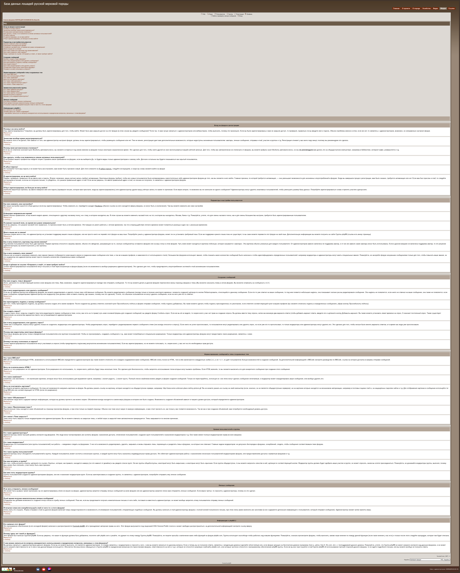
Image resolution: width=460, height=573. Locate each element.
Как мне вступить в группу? (13, 94)
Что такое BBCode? (10, 74)
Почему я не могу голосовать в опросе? (17, 69)
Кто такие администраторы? (13, 89)
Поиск (211, 14)
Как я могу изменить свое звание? (15, 52)
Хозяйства (427, 8)
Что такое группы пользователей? (15, 93)
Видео (435, 8)
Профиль (249, 14)
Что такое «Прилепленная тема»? (15, 83)
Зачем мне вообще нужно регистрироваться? (19, 30)
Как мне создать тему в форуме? (15, 59)
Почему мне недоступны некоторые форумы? (19, 67)
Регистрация (240, 14)
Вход (240, 16)
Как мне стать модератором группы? (16, 96)
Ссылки (451, 8)
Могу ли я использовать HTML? (14, 76)
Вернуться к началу (8, 134)
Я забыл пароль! (9, 35)
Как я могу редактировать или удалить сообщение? (21, 61)
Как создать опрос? (10, 64)
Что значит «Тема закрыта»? (13, 84)
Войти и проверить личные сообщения (224, 16)
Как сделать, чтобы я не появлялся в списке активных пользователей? (28, 34)
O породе (416, 8)
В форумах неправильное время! (15, 45)
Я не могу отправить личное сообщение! (17, 101)
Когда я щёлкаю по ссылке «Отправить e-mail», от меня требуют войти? (28, 54)
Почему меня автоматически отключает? (18, 32)
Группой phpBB (79, 526)
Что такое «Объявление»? (13, 81)
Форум (443, 8)
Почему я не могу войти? (12, 28)
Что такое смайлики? (11, 77)
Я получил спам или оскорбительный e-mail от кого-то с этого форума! (28, 105)
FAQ (204, 14)
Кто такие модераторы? (12, 91)
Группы (230, 14)
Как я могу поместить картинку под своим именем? (21, 50)
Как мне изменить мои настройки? (15, 44)
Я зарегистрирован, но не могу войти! (16, 37)
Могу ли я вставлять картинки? (14, 79)
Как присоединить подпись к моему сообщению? (20, 62)
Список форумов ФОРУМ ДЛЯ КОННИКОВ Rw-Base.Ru (21, 20)
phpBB (229, 563)
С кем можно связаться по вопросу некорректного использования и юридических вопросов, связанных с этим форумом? (45, 113)
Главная (396, 8)
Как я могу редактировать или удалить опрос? (19, 66)
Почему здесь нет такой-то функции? (16, 111)
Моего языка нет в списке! (12, 49)
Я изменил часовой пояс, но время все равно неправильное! (24, 47)
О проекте (406, 8)
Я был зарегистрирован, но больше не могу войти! (21, 39)
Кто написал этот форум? (12, 110)
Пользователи (220, 14)
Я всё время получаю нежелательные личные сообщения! (23, 103)
